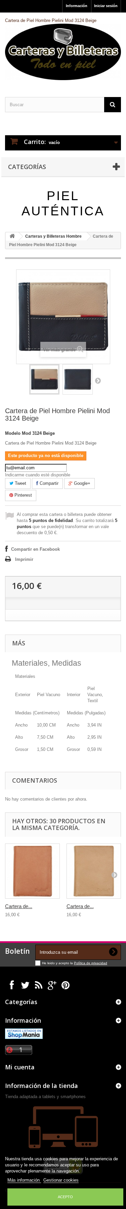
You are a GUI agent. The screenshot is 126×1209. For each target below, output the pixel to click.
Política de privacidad (90, 963)
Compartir (48, 483)
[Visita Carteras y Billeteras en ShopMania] (24, 1033)
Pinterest (22, 495)
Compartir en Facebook (35, 549)
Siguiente (97, 380)
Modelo (12, 433)
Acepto (65, 1197)
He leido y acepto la (58, 963)
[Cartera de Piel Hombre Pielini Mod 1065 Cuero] (94, 871)
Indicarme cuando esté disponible (37, 474)
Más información (24, 1180)
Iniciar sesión (106, 6)
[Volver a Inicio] (12, 236)
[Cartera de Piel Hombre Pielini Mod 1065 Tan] (32, 871)
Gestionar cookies (61, 1180)
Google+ (81, 483)
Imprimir (24, 559)
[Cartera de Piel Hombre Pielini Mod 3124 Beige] (44, 379)
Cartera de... (18, 906)
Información (76, 6)
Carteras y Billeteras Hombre (53, 236)
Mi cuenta (20, 1067)
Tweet (19, 483)
